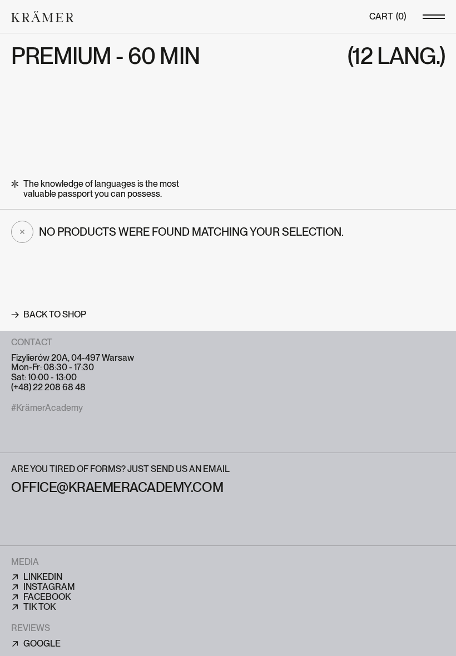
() (387, 17)
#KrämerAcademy (47, 408)
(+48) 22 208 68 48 (48, 387)
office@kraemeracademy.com (117, 487)
